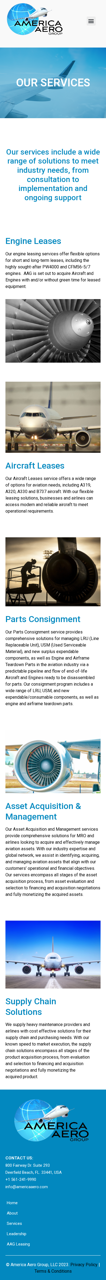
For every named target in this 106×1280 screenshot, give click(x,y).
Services (14, 1223)
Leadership (16, 1233)
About (12, 1213)
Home (12, 1202)
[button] (91, 21)
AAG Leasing (18, 1244)
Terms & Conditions (53, 1271)
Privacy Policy (84, 1264)
